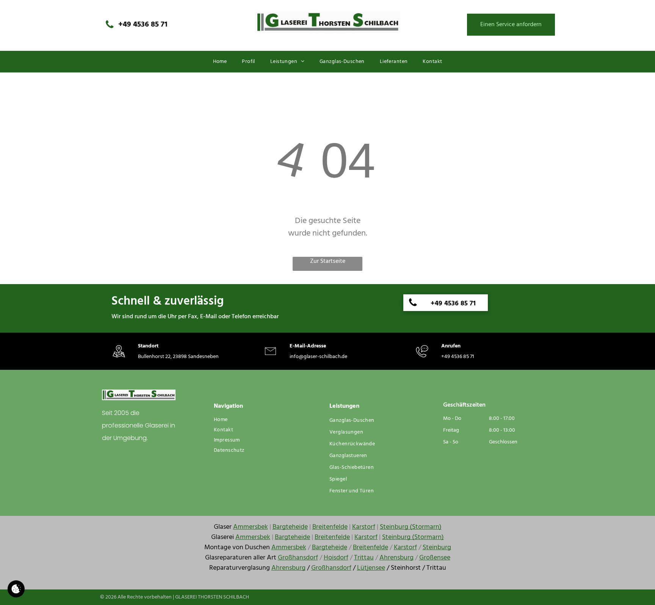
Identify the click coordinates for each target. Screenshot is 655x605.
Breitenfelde (330, 527)
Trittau (364, 557)
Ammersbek (250, 527)
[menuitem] (220, 62)
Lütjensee (371, 568)
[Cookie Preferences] (16, 588)
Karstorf (363, 527)
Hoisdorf (336, 557)
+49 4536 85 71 (457, 356)
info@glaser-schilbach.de (318, 356)
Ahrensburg (396, 557)
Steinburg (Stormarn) (411, 527)
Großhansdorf (298, 557)
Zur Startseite (327, 261)
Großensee (434, 557)
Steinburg (437, 547)
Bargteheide (290, 527)
